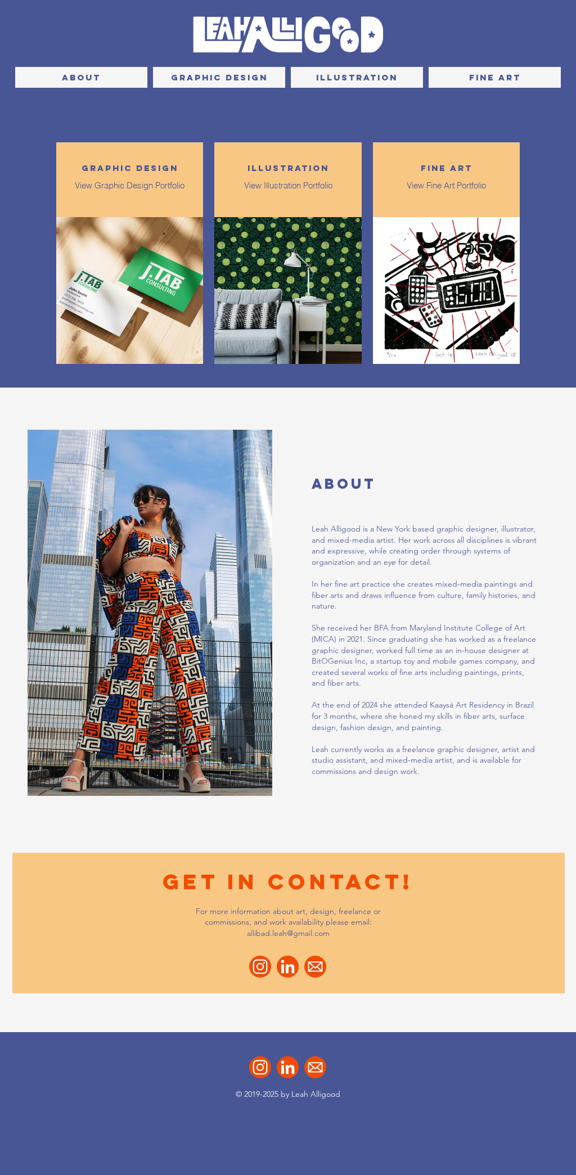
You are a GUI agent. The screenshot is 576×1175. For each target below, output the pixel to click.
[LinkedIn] (288, 967)
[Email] (315, 967)
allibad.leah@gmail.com (288, 933)
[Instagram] (260, 967)
